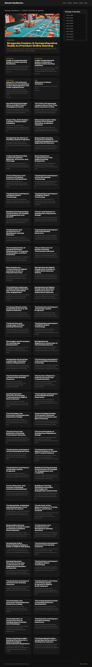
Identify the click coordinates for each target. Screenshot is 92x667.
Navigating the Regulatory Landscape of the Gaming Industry (46, 343)
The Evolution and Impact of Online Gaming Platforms (46, 620)
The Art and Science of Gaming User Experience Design (45, 213)
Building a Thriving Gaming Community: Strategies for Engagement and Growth (46, 488)
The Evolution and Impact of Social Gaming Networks (46, 231)
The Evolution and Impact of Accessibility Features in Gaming (46, 361)
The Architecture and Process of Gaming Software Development (16, 177)
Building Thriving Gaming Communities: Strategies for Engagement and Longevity (46, 470)
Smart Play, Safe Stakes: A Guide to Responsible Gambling (17, 121)
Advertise (85, 663)
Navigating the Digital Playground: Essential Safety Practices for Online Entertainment (45, 289)
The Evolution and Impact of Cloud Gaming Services (17, 450)
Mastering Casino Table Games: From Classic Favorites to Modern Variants (45, 122)
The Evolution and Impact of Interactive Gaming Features (17, 377)
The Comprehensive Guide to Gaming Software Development (46, 602)
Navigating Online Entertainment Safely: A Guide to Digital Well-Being (18, 545)
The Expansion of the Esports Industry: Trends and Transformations (46, 451)
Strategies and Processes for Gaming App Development (17, 343)
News (85, 3)
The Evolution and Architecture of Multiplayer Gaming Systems (15, 232)
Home (64, 3)
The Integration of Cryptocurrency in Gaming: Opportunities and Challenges (16, 621)
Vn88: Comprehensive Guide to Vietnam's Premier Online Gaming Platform (45, 63)
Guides (81, 3)
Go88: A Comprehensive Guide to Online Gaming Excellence (16, 62)
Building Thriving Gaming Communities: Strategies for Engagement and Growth (17, 214)
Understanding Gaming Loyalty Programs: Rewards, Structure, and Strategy (17, 158)
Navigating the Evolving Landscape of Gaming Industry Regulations (16, 361)
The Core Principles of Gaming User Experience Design (45, 433)
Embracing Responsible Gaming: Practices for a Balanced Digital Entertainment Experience (17, 641)
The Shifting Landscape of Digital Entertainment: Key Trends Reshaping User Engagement (17, 289)
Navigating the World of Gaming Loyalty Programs (18, 139)
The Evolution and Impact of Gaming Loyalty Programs (46, 308)
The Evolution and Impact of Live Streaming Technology (46, 177)
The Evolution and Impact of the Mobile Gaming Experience (46, 395)
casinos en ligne (69, 15)
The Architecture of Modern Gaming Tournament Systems (44, 249)
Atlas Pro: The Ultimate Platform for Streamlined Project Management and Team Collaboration (17, 84)
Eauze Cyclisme (14, 3)
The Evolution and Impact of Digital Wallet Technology (17, 195)
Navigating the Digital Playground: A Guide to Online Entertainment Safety (45, 270)
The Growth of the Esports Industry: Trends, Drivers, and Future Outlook (46, 508)
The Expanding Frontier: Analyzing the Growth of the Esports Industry (46, 640)
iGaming (69, 3)
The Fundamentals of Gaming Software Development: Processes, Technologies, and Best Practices (17, 251)
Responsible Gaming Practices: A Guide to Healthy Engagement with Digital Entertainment (46, 140)
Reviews (75, 3)
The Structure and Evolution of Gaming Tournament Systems (16, 433)
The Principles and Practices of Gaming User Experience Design (17, 415)
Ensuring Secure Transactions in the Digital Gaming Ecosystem (43, 158)
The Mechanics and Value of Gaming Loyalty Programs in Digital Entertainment (46, 583)
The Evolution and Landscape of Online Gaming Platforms (15, 325)
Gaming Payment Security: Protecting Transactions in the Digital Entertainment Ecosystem (16, 564)
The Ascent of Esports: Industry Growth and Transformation (45, 377)
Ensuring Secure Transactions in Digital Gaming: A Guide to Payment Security (16, 270)
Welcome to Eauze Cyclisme (43, 83)
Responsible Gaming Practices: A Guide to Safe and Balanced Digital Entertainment (18, 527)
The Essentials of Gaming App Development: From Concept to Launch (17, 507)
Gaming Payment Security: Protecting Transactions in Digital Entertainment (16, 396)
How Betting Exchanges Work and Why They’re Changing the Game (16, 105)
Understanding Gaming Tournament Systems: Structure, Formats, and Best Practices (46, 416)
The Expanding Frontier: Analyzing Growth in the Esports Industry (17, 308)
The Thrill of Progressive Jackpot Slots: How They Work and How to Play (46, 105)
